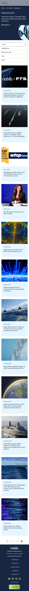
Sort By (3, 60)
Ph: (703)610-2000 (14, 582)
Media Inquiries (5, 25)
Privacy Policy (9, 553)
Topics (3, 56)
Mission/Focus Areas (6, 52)
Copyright (20, 553)
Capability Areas (5, 48)
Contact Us (14, 587)
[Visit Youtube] (20, 579)
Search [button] (25, 44)
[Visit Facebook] (13, 579)
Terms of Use (15, 553)
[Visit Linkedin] (16, 579)
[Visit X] (9, 579)
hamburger (26, 3)
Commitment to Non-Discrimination (14, 556)
